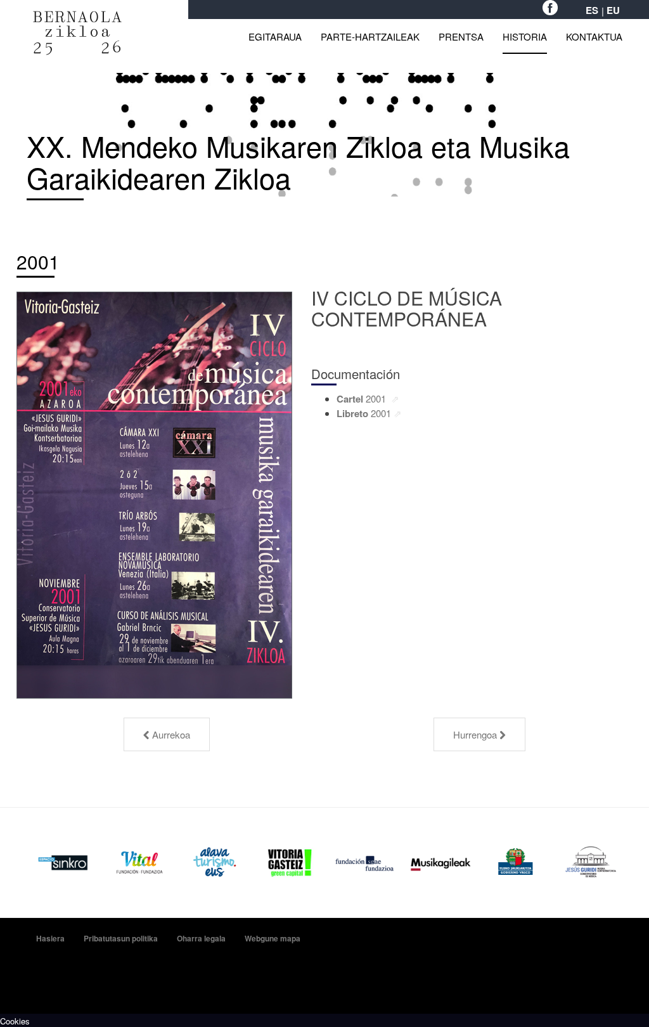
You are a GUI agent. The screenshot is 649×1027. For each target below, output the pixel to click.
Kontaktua (594, 36)
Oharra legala (201, 938)
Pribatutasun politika (121, 938)
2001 (38, 261)
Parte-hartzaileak (370, 36)
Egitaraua (275, 36)
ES (592, 10)
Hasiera (50, 938)
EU (613, 10)
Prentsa (461, 36)
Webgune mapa (272, 938)
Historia (525, 36)
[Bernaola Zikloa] (77, 17)
